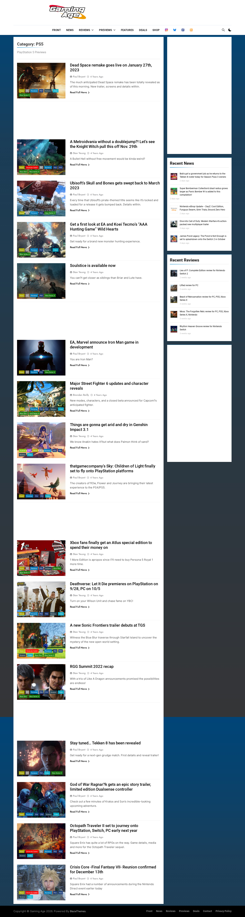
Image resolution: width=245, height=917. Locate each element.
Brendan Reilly (81, 395)
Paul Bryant (79, 76)
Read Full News (78, 92)
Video (55, 91)
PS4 (55, 167)
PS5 (41, 91)
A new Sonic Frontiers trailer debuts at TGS (107, 625)
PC (27, 91)
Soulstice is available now (93, 265)
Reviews (84, 30)
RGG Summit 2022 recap (92, 666)
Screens (48, 91)
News (70, 30)
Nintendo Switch (32, 167)
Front (56, 30)
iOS (29, 450)
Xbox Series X (24, 95)
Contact (207, 911)
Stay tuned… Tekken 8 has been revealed (105, 743)
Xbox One (23, 171)
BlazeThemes (78, 911)
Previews (105, 30)
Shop (156, 30)
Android (22, 450)
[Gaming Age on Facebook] (183, 30)
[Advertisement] (166, 12)
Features (127, 30)
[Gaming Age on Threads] (166, 30)
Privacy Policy (224, 911)
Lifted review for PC (189, 285)
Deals (143, 30)
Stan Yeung (79, 153)
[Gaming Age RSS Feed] (191, 30)
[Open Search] (223, 29)
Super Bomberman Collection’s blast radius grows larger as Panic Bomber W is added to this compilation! (204, 191)
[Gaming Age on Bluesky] (175, 30)
